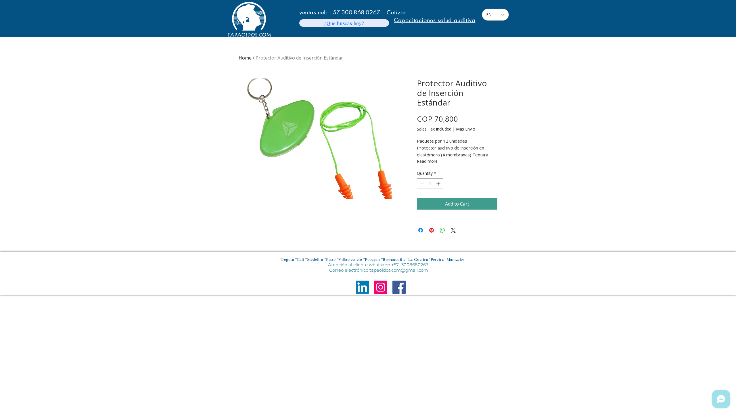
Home (245, 58)
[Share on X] (453, 230)
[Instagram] (380, 287)
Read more (427, 161)
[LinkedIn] (362, 287)
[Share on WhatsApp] (442, 230)
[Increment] (438, 184)
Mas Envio (465, 129)
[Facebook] (399, 287)
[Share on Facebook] (420, 230)
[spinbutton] (430, 184)
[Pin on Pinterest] (431, 230)
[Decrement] (421, 184)
